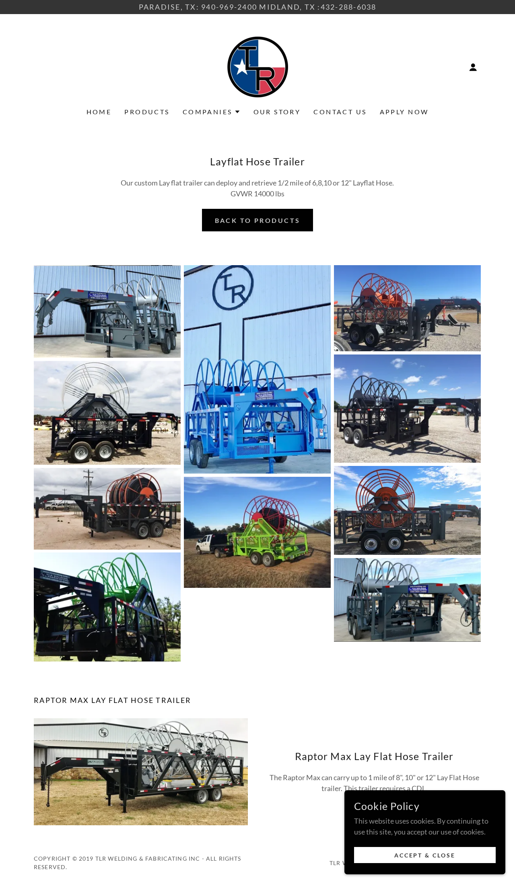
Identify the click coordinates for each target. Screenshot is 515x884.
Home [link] (99, 111)
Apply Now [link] (404, 111)
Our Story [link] (277, 111)
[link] (257, 66)
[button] (473, 67)
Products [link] (146, 111)
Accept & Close (425, 855)
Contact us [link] (340, 111)
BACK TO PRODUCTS (258, 220)
